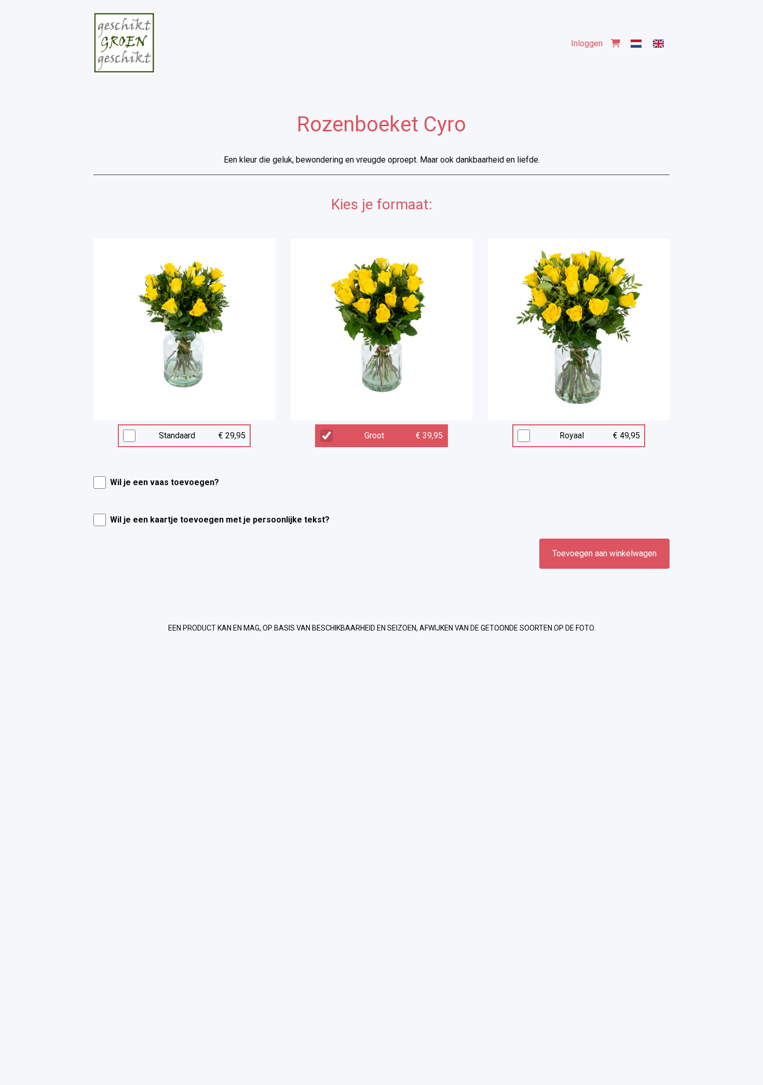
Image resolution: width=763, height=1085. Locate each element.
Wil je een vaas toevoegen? (164, 482)
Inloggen (587, 43)
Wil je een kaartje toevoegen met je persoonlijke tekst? (220, 520)
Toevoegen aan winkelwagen (604, 553)
